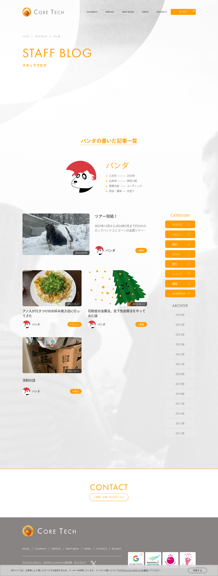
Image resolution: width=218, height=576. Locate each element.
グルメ (176, 254)
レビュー (177, 234)
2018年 (180, 394)
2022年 (180, 354)
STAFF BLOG (128, 11)
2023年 (180, 344)
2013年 (180, 423)
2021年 (180, 364)
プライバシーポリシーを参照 (134, 570)
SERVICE (109, 11)
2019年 (180, 384)
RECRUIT (183, 11)
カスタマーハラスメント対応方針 (57, 562)
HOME (25, 36)
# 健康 (141, 324)
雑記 (174, 244)
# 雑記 (141, 250)
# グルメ (74, 324)
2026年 (180, 315)
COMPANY (92, 11)
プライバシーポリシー (31, 562)
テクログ (177, 224)
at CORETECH (178, 294)
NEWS (145, 11)
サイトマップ (80, 562)
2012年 (180, 433)
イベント (177, 274)
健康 (174, 284)
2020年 (180, 374)
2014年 (180, 413)
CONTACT (162, 11)
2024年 (180, 334)
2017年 (180, 403)
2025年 (180, 324)
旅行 (174, 264)
